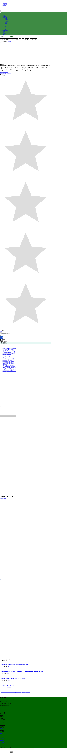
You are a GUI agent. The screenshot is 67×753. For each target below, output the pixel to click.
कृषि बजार (4, 33)
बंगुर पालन (6, 27)
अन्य (5, 29)
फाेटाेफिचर (2, 742)
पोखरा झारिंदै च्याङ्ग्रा (4, 72)
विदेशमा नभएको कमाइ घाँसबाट (5, 73)
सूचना (3, 34)
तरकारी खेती (6, 19)
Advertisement (5, 3)
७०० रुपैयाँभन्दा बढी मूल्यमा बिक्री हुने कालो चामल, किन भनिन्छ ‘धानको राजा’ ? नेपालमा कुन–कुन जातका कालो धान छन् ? (9, 359)
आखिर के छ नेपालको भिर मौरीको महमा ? (8, 355)
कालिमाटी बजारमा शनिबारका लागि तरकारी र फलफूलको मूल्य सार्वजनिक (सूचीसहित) (9, 349)
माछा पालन (6, 28)
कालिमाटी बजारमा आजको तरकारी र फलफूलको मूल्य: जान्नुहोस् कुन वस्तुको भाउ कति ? (9, 357)
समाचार (4, 15)
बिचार (3, 32)
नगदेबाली (6, 22)
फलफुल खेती (7, 18)
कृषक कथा (4, 16)
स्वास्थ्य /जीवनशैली (5, 31)
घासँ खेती (6, 23)
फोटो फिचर (4, 5)
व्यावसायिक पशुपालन (6, 24)
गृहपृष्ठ (3, 14)
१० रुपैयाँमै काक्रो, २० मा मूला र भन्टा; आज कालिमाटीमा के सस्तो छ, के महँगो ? (9, 370)
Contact (4, 2)
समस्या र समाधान (5, 30)
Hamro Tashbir (2, 728)
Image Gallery (5, 4)
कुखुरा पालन (6, 25)
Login (1, 331)
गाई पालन (6, 26)
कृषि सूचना (9, 41)
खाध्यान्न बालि (7, 20)
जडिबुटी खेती (7, 21)
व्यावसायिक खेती (5, 17)
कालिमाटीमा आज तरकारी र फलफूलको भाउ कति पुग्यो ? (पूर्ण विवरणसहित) (9, 354)
